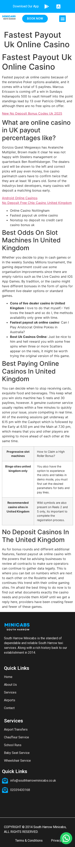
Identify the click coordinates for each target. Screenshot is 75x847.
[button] (62, 18)
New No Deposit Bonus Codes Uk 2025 (32, 113)
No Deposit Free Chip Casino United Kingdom (37, 203)
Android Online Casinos (19, 198)
